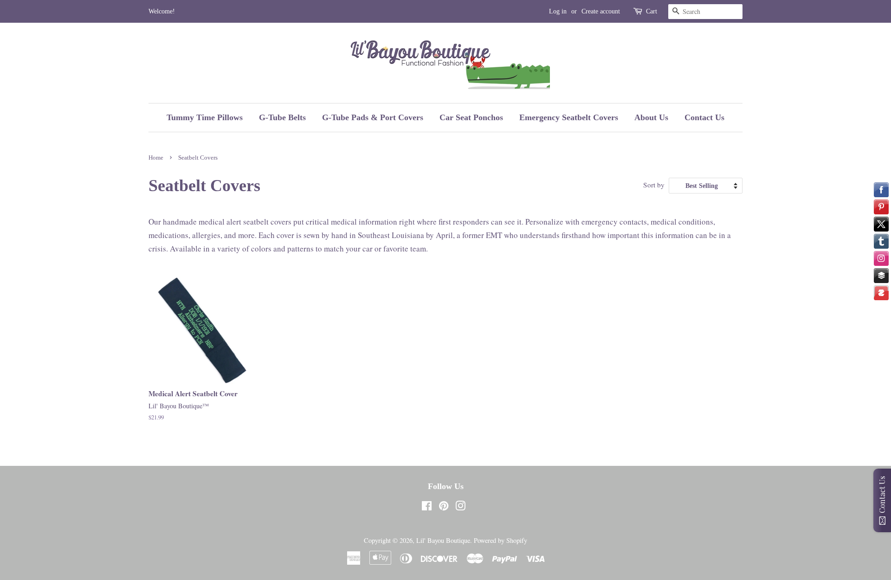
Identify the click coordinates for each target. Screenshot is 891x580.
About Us (651, 117)
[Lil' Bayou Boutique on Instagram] (460, 507)
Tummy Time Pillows (205, 117)
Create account (600, 11)
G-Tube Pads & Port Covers (372, 117)
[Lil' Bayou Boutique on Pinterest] (444, 507)
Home (155, 158)
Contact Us (704, 117)
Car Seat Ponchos (471, 117)
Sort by (654, 184)
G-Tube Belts (282, 117)
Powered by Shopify (500, 540)
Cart (651, 11)
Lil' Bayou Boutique (443, 540)
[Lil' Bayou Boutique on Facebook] (426, 507)
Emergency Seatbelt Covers (568, 117)
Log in (558, 11)
